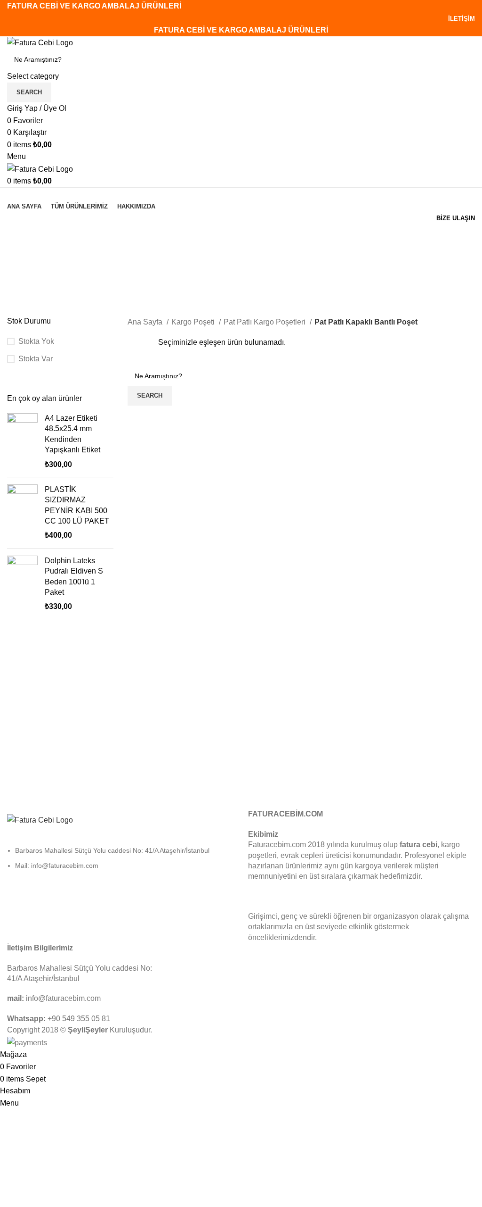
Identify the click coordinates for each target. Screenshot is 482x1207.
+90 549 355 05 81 (79, 1019)
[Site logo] (40, 42)
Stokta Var (35, 359)
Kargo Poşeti (194, 322)
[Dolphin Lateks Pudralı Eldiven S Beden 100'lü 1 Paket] (22, 584)
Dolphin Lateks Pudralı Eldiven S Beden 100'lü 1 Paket (74, 576)
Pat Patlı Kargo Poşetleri (265, 322)
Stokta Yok (36, 341)
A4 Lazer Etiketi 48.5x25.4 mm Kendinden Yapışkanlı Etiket (72, 434)
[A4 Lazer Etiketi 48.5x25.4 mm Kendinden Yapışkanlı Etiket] (22, 441)
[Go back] (19, 236)
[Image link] (40, 820)
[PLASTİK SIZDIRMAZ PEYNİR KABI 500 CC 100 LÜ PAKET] (22, 512)
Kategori (22, 282)
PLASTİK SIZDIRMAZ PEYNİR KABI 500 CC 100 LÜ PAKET (77, 505)
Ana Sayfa (146, 322)
